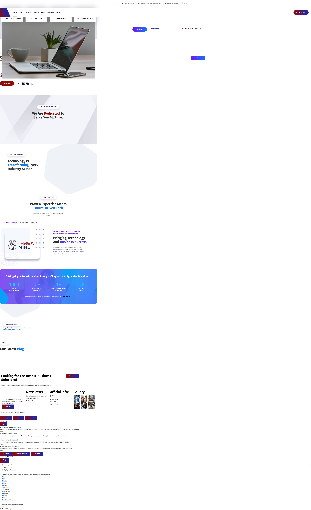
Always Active (17, 427)
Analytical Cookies (7, 440)
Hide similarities (8, 468)
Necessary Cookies (7, 427)
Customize (6, 418)
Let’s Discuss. (66, 296)
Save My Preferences (21, 453)
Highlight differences (9, 470)
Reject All (18, 418)
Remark (15, 433)
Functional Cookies (7, 433)
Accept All (31, 418)
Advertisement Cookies (8, 446)
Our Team (139, 29)
